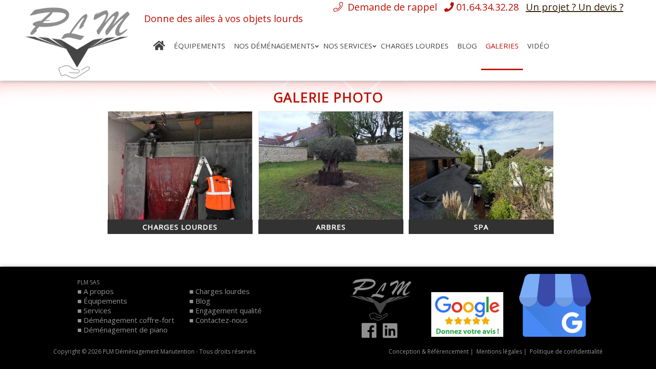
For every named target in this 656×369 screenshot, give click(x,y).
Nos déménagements (274, 45)
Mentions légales (498, 351)
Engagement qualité (228, 310)
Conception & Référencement (429, 351)
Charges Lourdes (415, 45)
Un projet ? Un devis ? (574, 6)
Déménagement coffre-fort (129, 320)
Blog (467, 45)
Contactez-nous (221, 320)
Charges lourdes (222, 291)
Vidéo (538, 45)
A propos (99, 291)
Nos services (347, 45)
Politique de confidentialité (565, 351)
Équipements (199, 45)
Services (97, 310)
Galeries (502, 45)
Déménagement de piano (126, 329)
